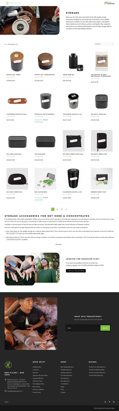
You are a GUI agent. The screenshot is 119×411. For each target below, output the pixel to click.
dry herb (24, 221)
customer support (71, 265)
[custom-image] (8, 368)
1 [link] (52, 209)
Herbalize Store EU (102, 408)
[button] (109, 3)
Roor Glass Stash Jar (12, 231)
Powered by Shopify (110, 408)
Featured (97, 44)
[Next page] (66, 209)
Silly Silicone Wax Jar (13, 237)
